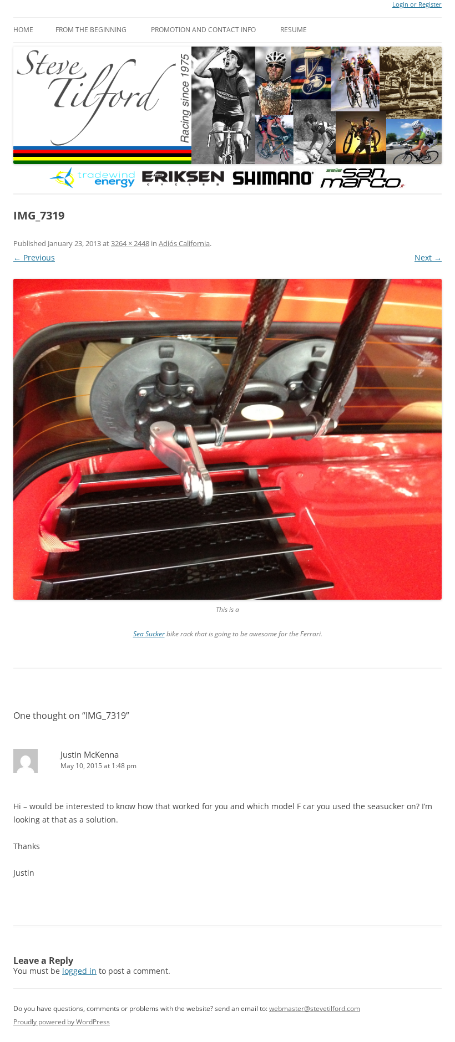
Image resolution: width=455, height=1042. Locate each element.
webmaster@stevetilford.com (314, 1008)
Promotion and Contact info (203, 29)
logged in (79, 971)
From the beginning (91, 29)
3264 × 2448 (130, 243)
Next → (428, 257)
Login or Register (417, 4)
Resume (293, 29)
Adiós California (184, 243)
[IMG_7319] (227, 439)
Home (23, 29)
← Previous (34, 257)
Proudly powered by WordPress (61, 1021)
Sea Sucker (149, 634)
